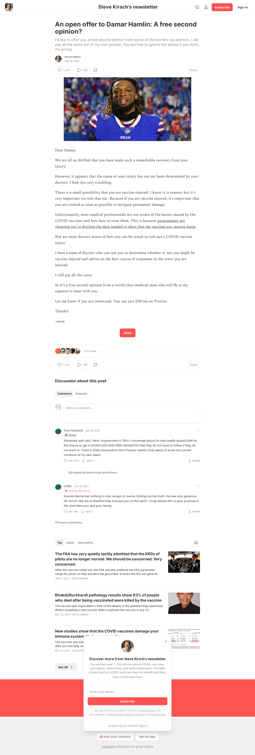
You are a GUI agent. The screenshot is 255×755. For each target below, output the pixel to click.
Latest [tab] (70, 542)
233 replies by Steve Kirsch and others (92, 472)
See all (63, 667)
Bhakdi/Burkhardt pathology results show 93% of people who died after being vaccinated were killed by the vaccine (108, 598)
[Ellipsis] (198, 430)
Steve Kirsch (73, 57)
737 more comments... (69, 522)
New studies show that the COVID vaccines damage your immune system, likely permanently (107, 634)
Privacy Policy (158, 714)
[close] (166, 641)
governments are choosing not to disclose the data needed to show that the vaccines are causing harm (125, 224)
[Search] (197, 7)
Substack (108, 746)
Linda (67, 486)
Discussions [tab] (85, 542)
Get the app (147, 736)
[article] (127, 569)
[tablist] (72, 394)
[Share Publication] (206, 7)
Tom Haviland (73, 430)
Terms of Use (146, 710)
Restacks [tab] (81, 393)
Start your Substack (117, 736)
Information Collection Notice (126, 714)
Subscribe (222, 7)
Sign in (242, 7)
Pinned (72, 435)
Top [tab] (59, 542)
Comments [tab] (64, 393)
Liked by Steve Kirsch (79, 490)
